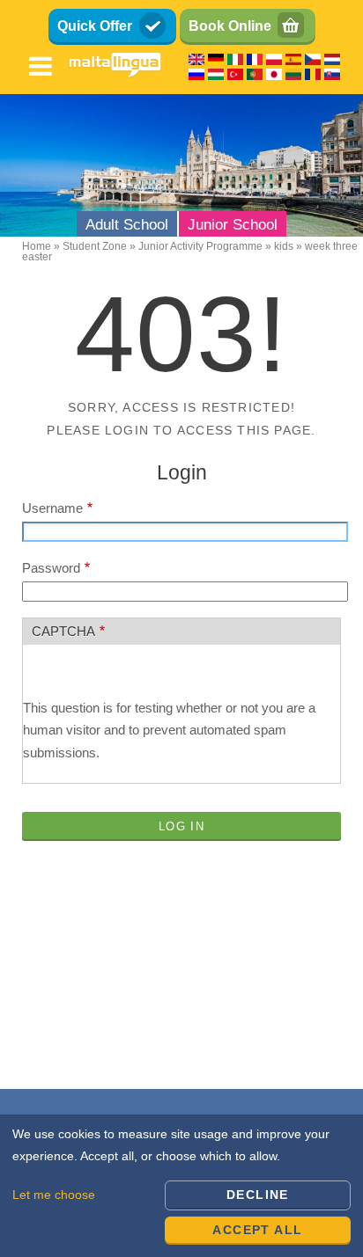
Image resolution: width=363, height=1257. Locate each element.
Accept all (257, 1230)
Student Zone (95, 246)
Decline (257, 1195)
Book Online (230, 25)
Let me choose (53, 1195)
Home (36, 246)
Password (51, 567)
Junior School (233, 224)
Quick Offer (94, 25)
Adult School (126, 224)
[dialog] (181, 1185)
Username (52, 508)
